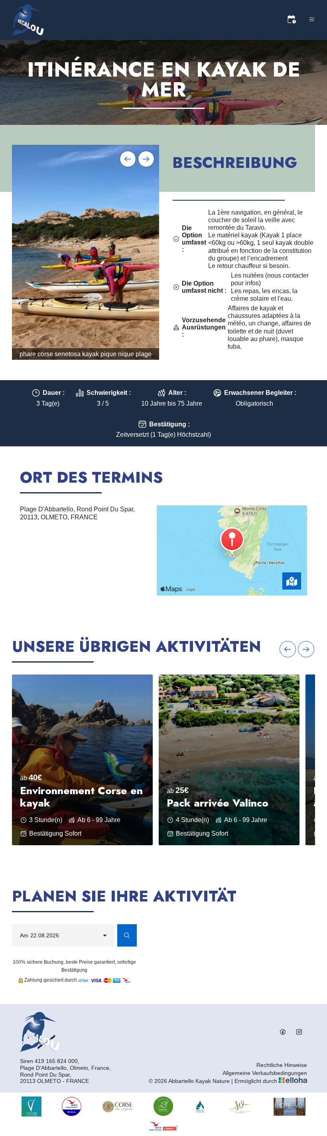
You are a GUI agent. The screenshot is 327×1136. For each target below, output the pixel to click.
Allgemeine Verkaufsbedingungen (265, 1073)
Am (24, 935)
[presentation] (128, 159)
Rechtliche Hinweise (281, 1065)
